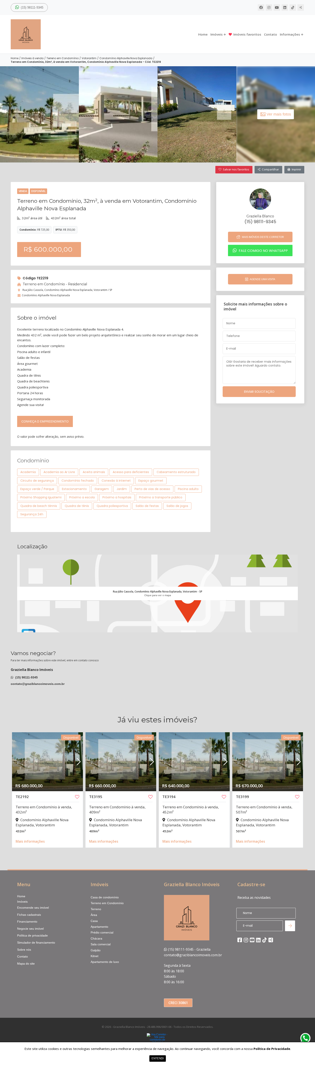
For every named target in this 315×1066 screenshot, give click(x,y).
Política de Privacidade (272, 1048)
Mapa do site (26, 963)
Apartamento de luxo (105, 962)
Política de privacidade (32, 935)
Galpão (95, 950)
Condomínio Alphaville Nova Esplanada (125, 58)
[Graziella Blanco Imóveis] (53, 34)
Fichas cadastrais (29, 914)
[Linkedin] (285, 7)
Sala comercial (101, 944)
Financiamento (27, 921)
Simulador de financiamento (36, 942)
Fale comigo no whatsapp (263, 250)
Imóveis (216, 34)
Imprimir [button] (296, 169)
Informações (290, 34)
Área (94, 915)
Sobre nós (24, 949)
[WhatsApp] (305, 1038)
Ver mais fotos (279, 114)
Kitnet (94, 956)
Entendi (158, 1058)
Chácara (96, 938)
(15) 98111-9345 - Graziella (189, 949)
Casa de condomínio (105, 897)
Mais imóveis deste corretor (262, 237)
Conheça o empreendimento (45, 421)
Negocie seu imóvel (30, 928)
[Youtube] (277, 7)
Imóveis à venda (32, 58)
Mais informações (30, 841)
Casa (94, 921)
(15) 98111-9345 (31, 7)
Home (203, 34)
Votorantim (89, 58)
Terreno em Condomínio (62, 58)
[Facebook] (261, 7)
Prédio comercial (102, 932)
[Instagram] (269, 7)
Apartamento (99, 926)
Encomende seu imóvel (33, 907)
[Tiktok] (293, 7)
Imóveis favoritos (247, 34)
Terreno (96, 909)
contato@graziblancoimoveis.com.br (37, 684)
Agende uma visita (262, 279)
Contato (270, 34)
